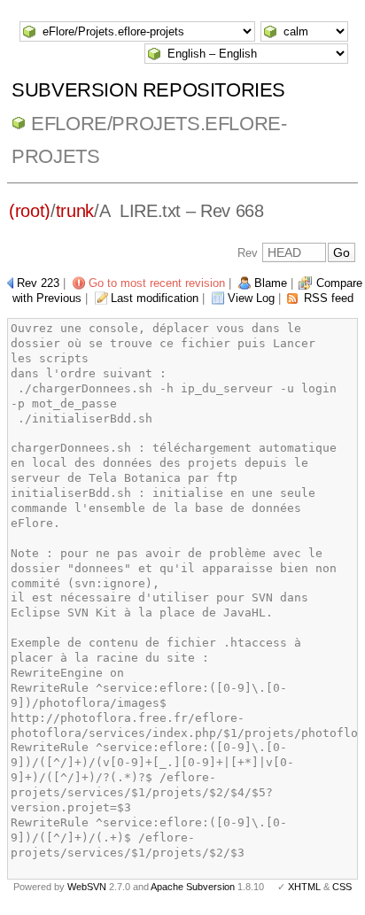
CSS (342, 886)
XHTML (304, 886)
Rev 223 (38, 283)
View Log (251, 298)
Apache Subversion (193, 886)
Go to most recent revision (157, 283)
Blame (270, 283)
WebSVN (86, 886)
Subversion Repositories (148, 90)
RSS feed (328, 298)
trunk (75, 211)
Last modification (154, 298)
